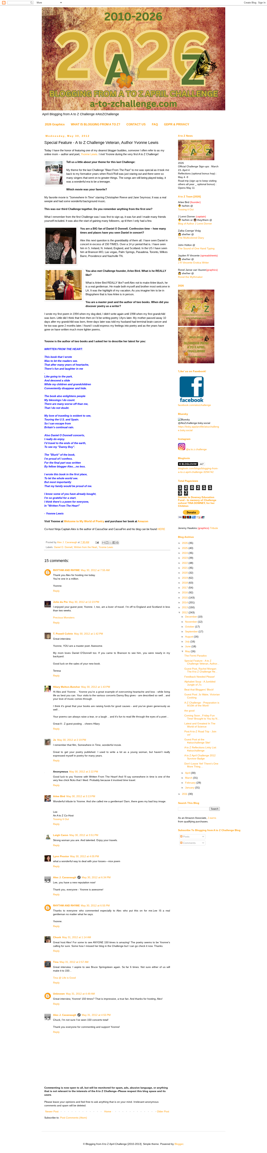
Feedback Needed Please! (199, 676)
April (188, 772)
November (191, 621)
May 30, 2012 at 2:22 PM (83, 771)
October (190, 626)
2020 (185, 572)
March (189, 777)
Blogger (179, 1143)
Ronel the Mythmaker (190, 276)
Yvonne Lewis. (89, 154)
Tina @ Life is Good (64, 977)
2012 (185, 612)
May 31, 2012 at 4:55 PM (96, 1014)
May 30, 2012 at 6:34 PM (96, 877)
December (191, 616)
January (190, 787)
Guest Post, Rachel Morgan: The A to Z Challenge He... (200, 670)
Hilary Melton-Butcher (66, 686)
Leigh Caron (60, 835)
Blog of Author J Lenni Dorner (195, 223)
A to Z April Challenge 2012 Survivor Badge (200, 757)
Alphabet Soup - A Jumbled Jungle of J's (199, 683)
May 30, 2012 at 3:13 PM (80, 796)
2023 (185, 557)
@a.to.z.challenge (196, 449)
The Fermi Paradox (195, 655)
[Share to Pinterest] (117, 542)
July (187, 641)
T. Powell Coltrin (63, 633)
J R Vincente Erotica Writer (193, 262)
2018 (185, 582)
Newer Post (51, 1111)
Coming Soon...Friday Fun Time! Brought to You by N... (201, 717)
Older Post (163, 1111)
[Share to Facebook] (114, 542)
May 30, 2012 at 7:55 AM (95, 570)
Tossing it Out (186, 209)
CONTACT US (136, 124)
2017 (185, 587)
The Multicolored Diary (191, 237)
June (188, 646)
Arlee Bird (59, 796)
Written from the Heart (85, 547)
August (189, 636)
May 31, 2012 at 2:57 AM (74, 961)
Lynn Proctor (61, 856)
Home (107, 1111)
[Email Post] (97, 542)
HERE (161, 529)
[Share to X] (110, 542)
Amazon (143, 521)
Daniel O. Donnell (63, 547)
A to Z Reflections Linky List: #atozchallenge (200, 749)
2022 (185, 562)
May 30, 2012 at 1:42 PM (88, 633)
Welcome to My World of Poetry (84, 521)
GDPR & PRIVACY (176, 124)
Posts (185, 836)
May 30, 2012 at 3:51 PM (83, 835)
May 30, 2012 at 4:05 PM (84, 856)
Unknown (59, 993)
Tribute (214, 528)
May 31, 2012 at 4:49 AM (80, 993)
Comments (189, 842)
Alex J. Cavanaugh (64, 877)
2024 (185, 552)
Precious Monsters (63, 617)
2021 (185, 567)
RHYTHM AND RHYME (66, 570)
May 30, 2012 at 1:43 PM (95, 686)
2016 (185, 592)
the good (189, 710)
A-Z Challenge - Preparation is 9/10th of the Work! (201, 704)
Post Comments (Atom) (73, 1117)
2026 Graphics (55, 124)
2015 (185, 597)
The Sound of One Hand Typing (196, 248)
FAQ (155, 124)
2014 (185, 602)
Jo (54, 739)
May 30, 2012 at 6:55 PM (95, 905)
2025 (185, 548)
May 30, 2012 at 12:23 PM (84, 601)
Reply (56, 590)
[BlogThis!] (107, 542)
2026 (185, 542)
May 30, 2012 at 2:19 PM (71, 739)
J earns (212, 817)
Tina (55, 961)
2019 (185, 577)
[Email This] (103, 542)
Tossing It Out (61, 819)
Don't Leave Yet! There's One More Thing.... (201, 765)
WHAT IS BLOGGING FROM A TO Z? (95, 124)
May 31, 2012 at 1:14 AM (76, 937)
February (190, 782)
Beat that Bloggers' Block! (199, 689)
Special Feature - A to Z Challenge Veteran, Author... (201, 662)
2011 (185, 793)
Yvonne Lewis (106, 547)
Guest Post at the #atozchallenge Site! (197, 741)
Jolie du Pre (60, 601)
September (192, 631)
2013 (185, 607)
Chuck (57, 937)
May (188, 651)
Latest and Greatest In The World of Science (199, 725)
